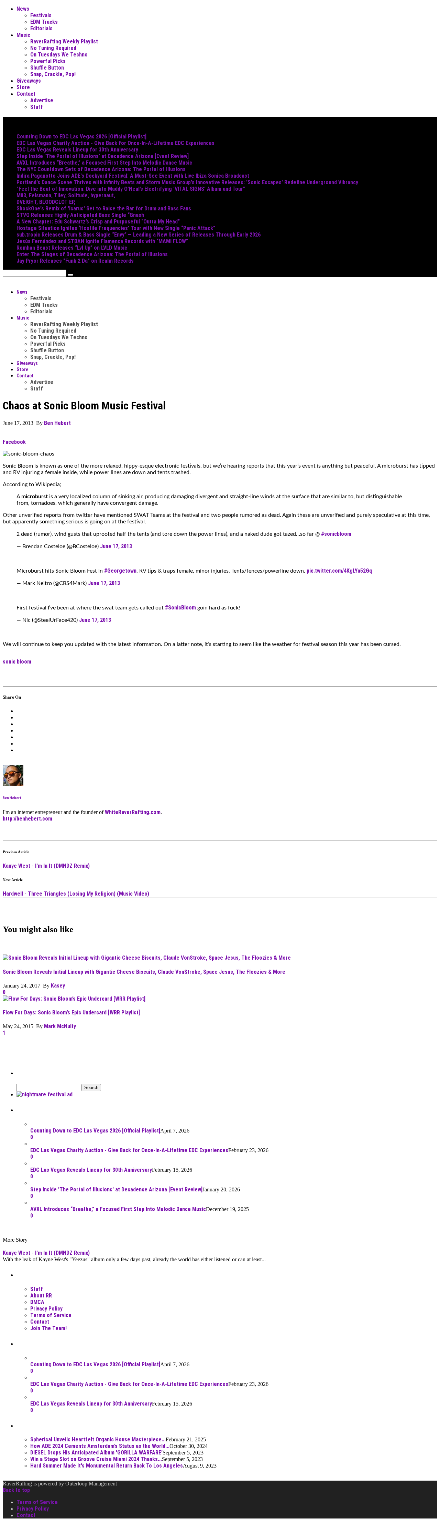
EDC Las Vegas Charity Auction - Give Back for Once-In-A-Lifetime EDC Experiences (115, 143)
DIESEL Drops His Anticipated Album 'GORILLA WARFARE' (96, 1452)
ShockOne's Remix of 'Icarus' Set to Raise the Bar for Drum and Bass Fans (103, 208)
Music (23, 35)
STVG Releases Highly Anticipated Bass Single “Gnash (80, 215)
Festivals (41, 15)
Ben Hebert (57, 423)
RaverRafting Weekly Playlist (64, 41)
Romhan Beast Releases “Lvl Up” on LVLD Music (71, 247)
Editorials (41, 28)
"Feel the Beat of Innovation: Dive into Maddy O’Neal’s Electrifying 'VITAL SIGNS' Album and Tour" (130, 189)
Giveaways (28, 80)
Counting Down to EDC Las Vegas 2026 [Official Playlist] (81, 136)
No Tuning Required (53, 48)
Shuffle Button (47, 67)
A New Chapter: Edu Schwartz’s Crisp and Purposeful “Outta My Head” (98, 221)
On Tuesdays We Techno (59, 54)
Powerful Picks (48, 61)
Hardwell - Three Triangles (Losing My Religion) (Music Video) (76, 893)
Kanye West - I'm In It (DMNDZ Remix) (46, 866)
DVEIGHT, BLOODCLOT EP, (45, 202)
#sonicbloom (336, 534)
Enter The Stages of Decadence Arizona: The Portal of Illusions (92, 254)
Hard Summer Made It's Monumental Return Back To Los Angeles (106, 1465)
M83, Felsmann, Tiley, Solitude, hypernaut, (65, 195)
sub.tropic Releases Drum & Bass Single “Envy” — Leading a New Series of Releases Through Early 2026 (138, 234)
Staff (36, 107)
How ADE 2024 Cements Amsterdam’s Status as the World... (99, 1446)
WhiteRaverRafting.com (133, 812)
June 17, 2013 (116, 546)
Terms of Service (51, 1315)
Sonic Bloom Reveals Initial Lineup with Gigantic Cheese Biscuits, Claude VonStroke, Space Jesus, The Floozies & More (144, 972)
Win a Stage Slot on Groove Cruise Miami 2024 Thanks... (96, 1459)
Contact (25, 94)
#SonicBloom (180, 607)
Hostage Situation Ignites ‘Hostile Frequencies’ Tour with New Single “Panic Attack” (115, 228)
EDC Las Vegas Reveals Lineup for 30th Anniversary (77, 149)
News (22, 9)
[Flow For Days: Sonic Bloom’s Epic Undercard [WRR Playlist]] (74, 998)
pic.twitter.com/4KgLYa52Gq (339, 570)
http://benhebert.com (27, 818)
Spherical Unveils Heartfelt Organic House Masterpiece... (98, 1439)
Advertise (41, 100)
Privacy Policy (46, 1308)
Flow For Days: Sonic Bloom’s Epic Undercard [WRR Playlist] (71, 1012)
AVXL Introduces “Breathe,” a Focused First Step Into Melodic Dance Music (104, 162)
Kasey (58, 985)
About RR (41, 1295)
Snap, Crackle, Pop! (53, 74)
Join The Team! (48, 1328)
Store (23, 87)
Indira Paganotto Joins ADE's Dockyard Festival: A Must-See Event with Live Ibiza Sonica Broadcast (132, 176)
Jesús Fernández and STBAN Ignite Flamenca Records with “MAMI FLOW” (102, 241)
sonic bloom (17, 661)
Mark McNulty (60, 1026)
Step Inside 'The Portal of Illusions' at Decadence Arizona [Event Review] (102, 156)
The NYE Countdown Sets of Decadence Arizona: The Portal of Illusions (101, 169)
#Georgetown (120, 570)
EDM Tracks (44, 22)
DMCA (37, 1302)
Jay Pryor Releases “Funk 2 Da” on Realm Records (75, 261)
